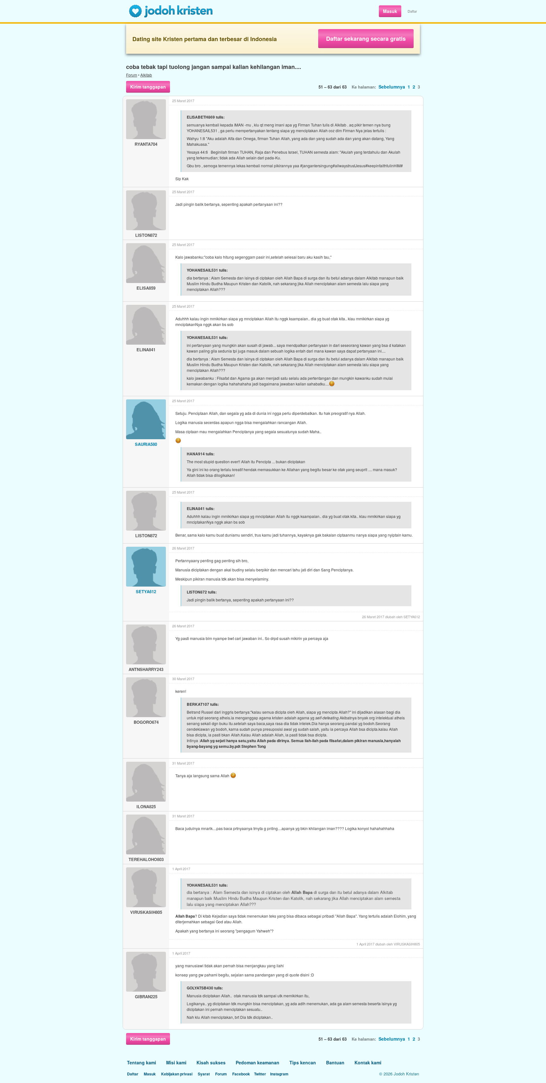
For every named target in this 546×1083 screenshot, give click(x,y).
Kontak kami (368, 1062)
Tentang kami (141, 1062)
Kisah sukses (211, 1062)
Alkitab (146, 74)
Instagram (279, 1074)
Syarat (204, 1074)
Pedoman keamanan (257, 1062)
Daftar (412, 11)
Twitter (260, 1074)
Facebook (241, 1074)
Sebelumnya (392, 86)
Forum (131, 74)
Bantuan (335, 1062)
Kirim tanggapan (148, 86)
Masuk (390, 11)
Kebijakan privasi (176, 1074)
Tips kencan (302, 1062)
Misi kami (176, 1062)
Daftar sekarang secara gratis (366, 38)
